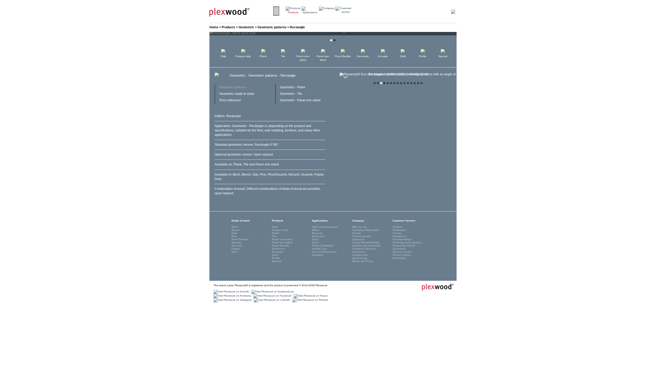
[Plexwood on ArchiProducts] (272, 291)
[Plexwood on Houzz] (310, 296)
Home (213, 27)
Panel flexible (343, 56)
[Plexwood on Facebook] (272, 296)
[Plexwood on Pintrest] (309, 300)
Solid (403, 56)
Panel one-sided (303, 58)
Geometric (246, 27)
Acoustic (383, 56)
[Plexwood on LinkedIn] (271, 300)
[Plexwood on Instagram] (232, 300)
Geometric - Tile (291, 94)
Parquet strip (243, 56)
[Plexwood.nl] (229, 12)
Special (442, 56)
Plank (263, 56)
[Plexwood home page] (434, 287)
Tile (283, 56)
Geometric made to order (236, 94)
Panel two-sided (323, 58)
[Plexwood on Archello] (230, 291)
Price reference (230, 100)
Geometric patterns (272, 27)
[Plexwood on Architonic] (231, 296)
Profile (422, 56)
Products (228, 27)
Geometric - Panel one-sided (300, 100)
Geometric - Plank (292, 87)
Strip (223, 56)
